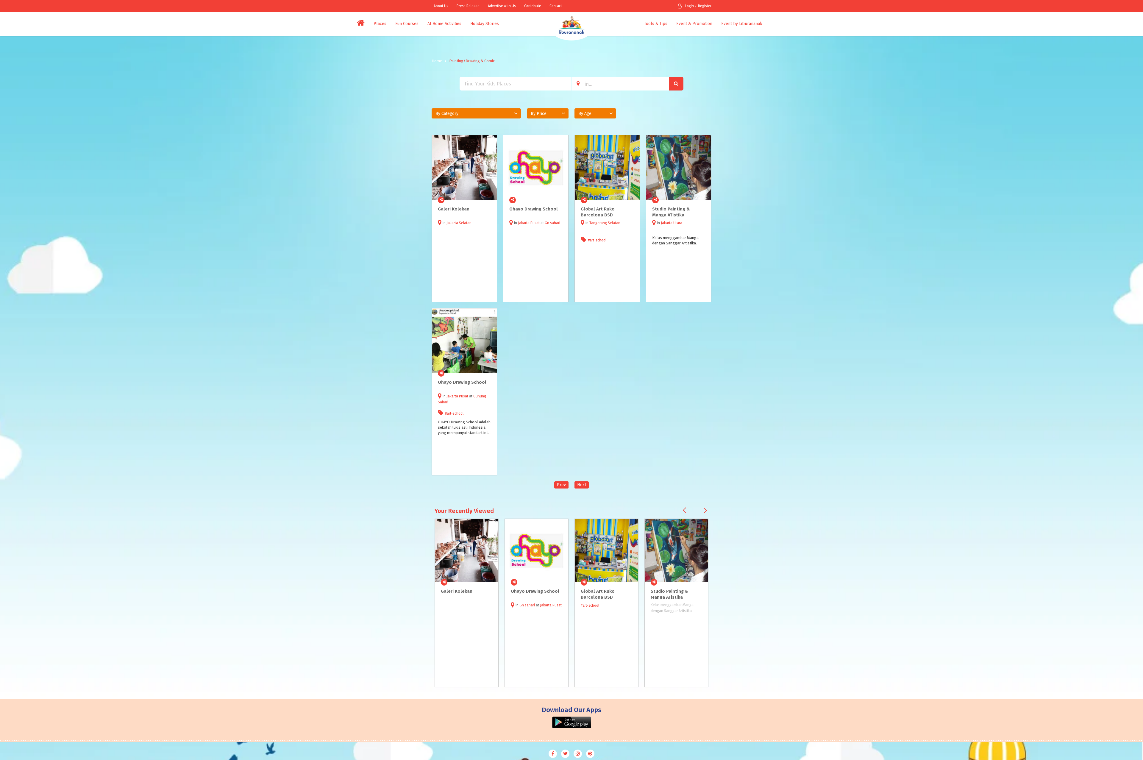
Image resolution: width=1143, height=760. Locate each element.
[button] (476, 113)
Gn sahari (552, 223)
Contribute (532, 6)
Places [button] (380, 23)
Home (437, 61)
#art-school (597, 240)
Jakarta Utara (671, 223)
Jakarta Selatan (458, 223)
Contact (555, 6)
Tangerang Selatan (604, 223)
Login (689, 6)
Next (581, 484)
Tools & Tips (655, 23)
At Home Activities (444, 23)
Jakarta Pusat (529, 223)
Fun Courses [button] (407, 23)
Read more (489, 200)
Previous (684, 510)
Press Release (468, 6)
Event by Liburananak (741, 23)
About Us (441, 6)
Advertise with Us (502, 6)
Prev (561, 484)
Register (704, 6)
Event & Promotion (694, 23)
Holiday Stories (484, 23)
